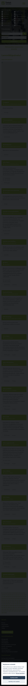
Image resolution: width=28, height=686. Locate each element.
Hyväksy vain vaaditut (14, 681)
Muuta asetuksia (20, 673)
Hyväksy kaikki (14, 677)
